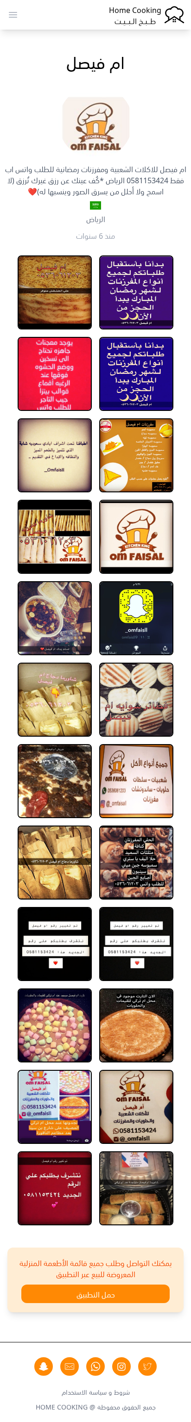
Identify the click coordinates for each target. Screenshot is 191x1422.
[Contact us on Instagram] (121, 1366)
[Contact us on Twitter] (147, 1366)
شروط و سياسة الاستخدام (96, 1391)
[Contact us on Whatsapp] (95, 1366)
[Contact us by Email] (69, 1366)
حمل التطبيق (95, 1293)
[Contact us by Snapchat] (43, 1366)
